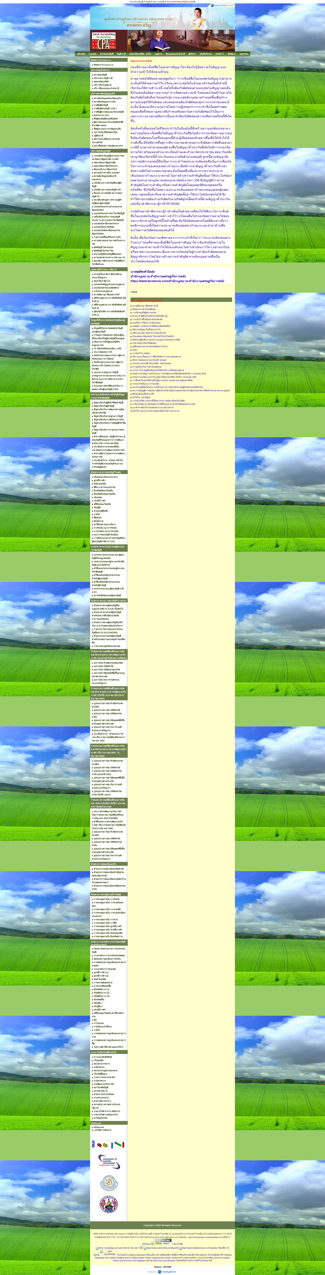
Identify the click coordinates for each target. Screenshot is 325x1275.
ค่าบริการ (220, 54)
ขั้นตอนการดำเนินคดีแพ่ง (144, 309)
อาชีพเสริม (182, 1255)
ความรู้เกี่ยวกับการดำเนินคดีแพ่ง (146, 367)
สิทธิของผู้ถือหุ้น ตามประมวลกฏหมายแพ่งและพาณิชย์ (156, 340)
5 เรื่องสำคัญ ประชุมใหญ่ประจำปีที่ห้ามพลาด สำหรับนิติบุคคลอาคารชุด (163, 404)
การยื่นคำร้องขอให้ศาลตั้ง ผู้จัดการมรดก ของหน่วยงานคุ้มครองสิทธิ (162, 380)
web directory (125, 1260)
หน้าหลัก (81, 54)
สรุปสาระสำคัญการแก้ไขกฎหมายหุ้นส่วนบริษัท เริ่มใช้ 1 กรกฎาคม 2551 (164, 377)
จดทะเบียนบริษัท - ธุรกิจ (140, 54)
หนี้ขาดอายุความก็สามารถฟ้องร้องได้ (149, 333)
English (92, 54)
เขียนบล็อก (151, 1255)
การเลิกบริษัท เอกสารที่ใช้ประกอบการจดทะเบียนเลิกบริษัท (158, 401)
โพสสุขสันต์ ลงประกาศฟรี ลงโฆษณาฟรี (194, 1260)
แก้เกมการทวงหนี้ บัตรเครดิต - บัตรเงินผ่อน (151, 363)
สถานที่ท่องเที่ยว (163, 1255)
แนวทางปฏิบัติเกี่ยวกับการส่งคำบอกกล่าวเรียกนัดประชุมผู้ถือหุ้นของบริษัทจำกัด (167, 387)
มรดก (134, 350)
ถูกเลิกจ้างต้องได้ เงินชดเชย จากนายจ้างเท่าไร (153, 407)
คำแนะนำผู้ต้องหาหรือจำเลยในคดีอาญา (150, 316)
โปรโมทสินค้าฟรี (215, 1255)
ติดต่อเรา (232, 54)
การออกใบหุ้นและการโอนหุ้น (145, 384)
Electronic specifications (164, 1260)
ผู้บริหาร (192, 54)
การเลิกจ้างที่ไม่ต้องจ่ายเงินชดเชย (147, 319)
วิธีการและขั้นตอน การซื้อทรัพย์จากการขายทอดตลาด (156, 357)
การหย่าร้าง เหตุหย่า (141, 353)
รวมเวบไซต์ (177, 1244)
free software (111, 1258)
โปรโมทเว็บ (122, 1255)
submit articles (190, 1258)
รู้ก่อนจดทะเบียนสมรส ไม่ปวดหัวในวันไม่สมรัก (153, 336)
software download (136, 1255)
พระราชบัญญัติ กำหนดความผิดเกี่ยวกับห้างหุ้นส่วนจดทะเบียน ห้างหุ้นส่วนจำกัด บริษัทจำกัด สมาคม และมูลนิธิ (181, 390)
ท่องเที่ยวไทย (193, 1255)
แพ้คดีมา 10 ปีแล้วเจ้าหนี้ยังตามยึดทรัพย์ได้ (151, 326)
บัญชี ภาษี (121, 54)
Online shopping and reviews (158, 1258)
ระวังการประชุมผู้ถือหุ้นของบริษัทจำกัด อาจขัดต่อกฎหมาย (158, 370)
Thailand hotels (137, 1258)
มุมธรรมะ (244, 54)
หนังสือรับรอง (206, 54)
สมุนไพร (203, 1255)
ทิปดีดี (174, 1255)
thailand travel (124, 1258)
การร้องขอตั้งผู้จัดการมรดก (144, 312)
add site (149, 1260)
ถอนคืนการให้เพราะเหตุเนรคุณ (146, 323)
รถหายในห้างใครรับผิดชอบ (144, 343)
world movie (177, 1258)
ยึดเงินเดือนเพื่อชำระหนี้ (143, 394)
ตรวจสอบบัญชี (106, 54)
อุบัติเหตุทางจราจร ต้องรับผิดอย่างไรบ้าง (150, 346)
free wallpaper (138, 1260)
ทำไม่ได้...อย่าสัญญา (141, 397)
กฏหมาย (158, 54)
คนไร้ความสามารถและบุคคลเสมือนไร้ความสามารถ (155, 411)
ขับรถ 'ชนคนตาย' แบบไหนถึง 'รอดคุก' (149, 360)
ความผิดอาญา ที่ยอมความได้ (145, 306)
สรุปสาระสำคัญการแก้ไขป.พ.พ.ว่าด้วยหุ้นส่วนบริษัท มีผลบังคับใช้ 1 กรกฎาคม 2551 (169, 373)
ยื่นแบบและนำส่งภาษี (175, 54)
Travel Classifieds (205, 1258)
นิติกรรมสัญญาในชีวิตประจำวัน (146, 329)
